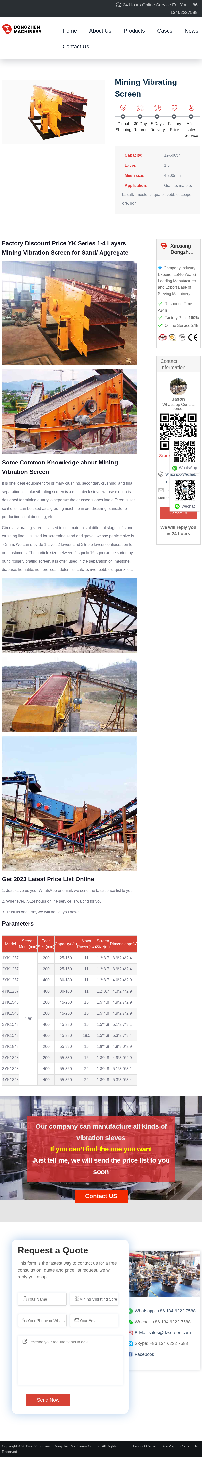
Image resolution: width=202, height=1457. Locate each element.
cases (164, 31)
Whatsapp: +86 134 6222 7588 (165, 1310)
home (70, 31)
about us (100, 31)
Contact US (101, 1196)
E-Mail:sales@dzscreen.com (163, 1332)
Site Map (168, 1446)
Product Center (145, 1446)
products (134, 31)
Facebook (144, 1354)
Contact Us (76, 46)
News (191, 31)
